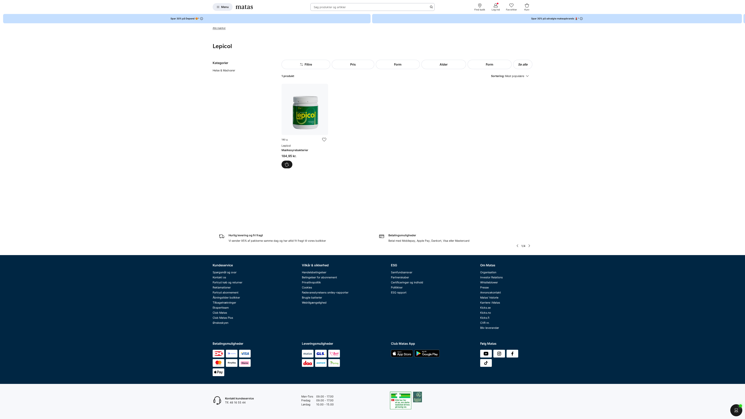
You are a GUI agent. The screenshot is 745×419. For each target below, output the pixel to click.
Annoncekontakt (490, 292)
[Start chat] (736, 410)
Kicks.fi (484, 317)
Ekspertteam (221, 307)
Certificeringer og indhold (407, 282)
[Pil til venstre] (517, 246)
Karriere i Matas (490, 302)
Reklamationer (222, 287)
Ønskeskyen (220, 322)
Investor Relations (491, 277)
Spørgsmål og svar (224, 272)
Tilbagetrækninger (224, 302)
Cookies (307, 287)
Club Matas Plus (223, 317)
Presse (484, 287)
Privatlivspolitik (311, 282)
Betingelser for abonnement (319, 277)
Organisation (488, 272)
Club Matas (220, 312)
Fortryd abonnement (225, 292)
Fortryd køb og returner (227, 282)
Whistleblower (489, 282)
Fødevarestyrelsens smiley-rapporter (325, 292)
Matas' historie (489, 297)
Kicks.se (485, 307)
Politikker (397, 287)
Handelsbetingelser (314, 272)
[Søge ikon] (431, 7)
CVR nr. (484, 322)
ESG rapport (398, 292)
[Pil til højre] (742, 19)
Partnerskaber (400, 277)
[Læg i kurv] (287, 164)
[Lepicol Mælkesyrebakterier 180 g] (305, 126)
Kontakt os (219, 277)
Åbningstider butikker (226, 297)
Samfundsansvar (401, 272)
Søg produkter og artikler (330, 7)
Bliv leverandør (489, 327)
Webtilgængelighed (314, 302)
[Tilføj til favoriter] (324, 140)
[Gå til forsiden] (244, 7)
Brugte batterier (312, 297)
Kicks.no (485, 312)
